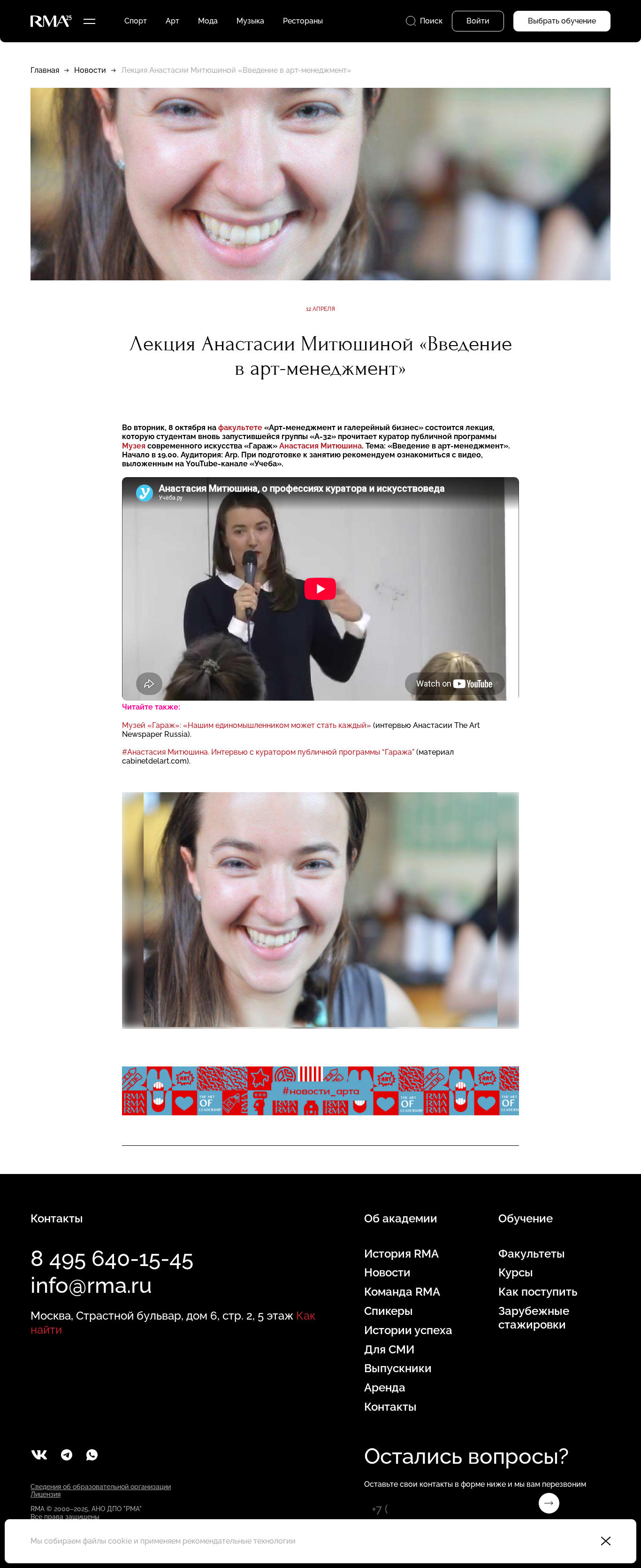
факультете (240, 427)
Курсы (515, 1272)
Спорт (135, 20)
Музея (133, 445)
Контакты (390, 1407)
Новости (90, 70)
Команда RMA (402, 1291)
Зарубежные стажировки (533, 1318)
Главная (45, 70)
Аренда (384, 1387)
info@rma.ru (91, 1285)
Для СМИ (389, 1349)
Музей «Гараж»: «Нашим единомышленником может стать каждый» (246, 725)
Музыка (250, 20)
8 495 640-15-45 (112, 1258)
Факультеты (531, 1253)
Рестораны (303, 20)
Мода (208, 20)
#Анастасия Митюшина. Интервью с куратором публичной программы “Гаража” (268, 752)
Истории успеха (408, 1330)
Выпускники (398, 1368)
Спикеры (388, 1311)
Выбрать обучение (562, 20)
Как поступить (537, 1291)
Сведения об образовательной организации (101, 1487)
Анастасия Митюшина (320, 445)
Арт (172, 20)
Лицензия (46, 1494)
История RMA (401, 1253)
